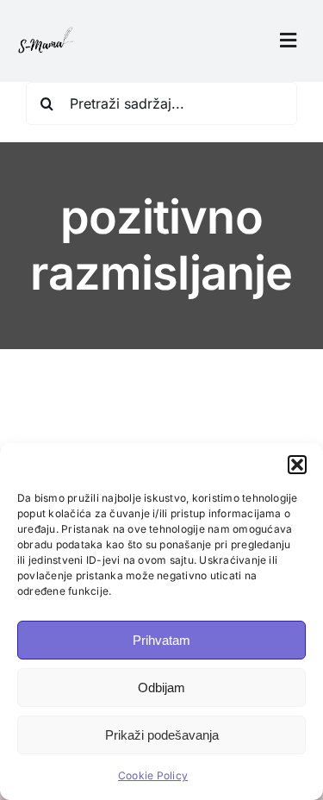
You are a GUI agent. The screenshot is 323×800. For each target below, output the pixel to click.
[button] (297, 464)
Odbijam (161, 687)
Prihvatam (161, 640)
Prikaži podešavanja (162, 735)
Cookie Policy (153, 775)
